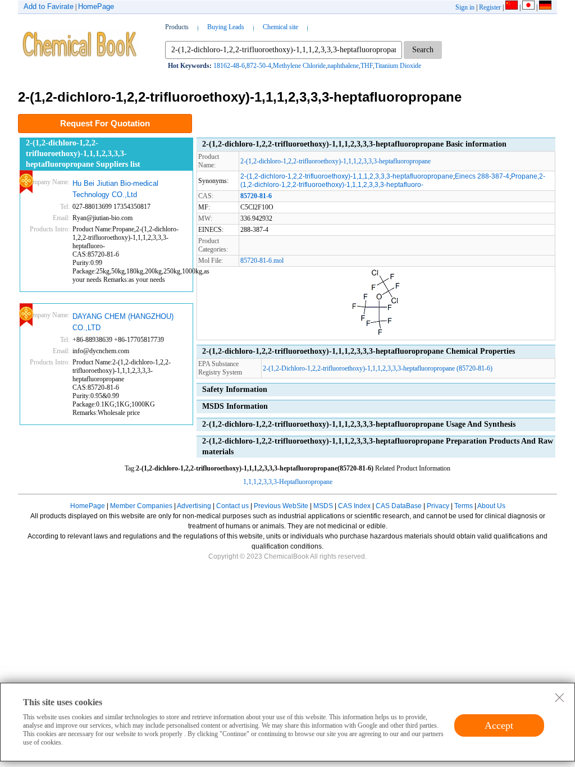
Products (177, 27)
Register (490, 7)
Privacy (438, 506)
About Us (491, 506)
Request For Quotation (105, 123)
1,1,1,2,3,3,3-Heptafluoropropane (287, 482)
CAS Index (354, 506)
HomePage (96, 6)
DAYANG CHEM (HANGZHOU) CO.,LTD (123, 322)
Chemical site (280, 27)
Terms (463, 506)
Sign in (464, 7)
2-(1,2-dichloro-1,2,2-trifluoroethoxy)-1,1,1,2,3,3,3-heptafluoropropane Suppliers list (83, 153)
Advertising (194, 506)
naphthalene (343, 66)
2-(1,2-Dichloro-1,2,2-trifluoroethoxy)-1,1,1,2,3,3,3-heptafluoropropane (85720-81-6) (377, 368)
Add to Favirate (49, 6)
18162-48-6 (229, 66)
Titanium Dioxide (398, 66)
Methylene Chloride (299, 66)
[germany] (545, 7)
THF (366, 66)
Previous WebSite (281, 506)
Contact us (232, 506)
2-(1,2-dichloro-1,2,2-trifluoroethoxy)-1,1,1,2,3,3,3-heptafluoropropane (335, 161)
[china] (511, 7)
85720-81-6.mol (262, 260)
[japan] (528, 7)
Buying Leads (225, 27)
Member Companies (141, 506)
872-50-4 (259, 66)
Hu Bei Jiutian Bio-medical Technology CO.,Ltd (115, 189)
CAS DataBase (399, 506)
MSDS (323, 506)
